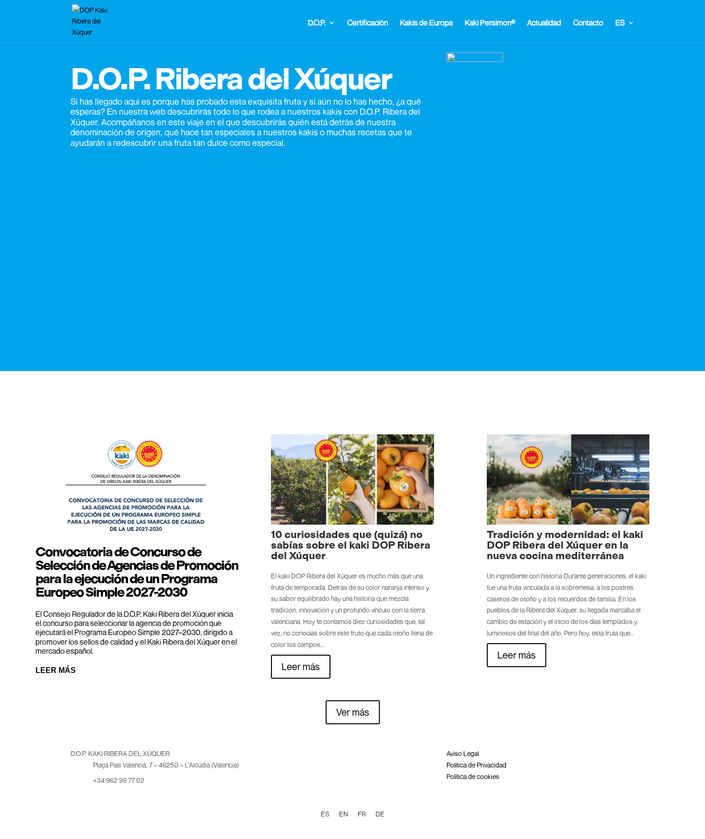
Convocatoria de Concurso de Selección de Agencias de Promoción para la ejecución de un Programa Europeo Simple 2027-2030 (136, 572)
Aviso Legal (462, 753)
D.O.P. (317, 23)
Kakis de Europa (426, 23)
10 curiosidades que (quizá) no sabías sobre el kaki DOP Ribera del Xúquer (350, 545)
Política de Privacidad (476, 765)
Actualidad (544, 23)
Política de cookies (472, 776)
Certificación (367, 23)
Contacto (588, 23)
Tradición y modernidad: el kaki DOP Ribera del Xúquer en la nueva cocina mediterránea (565, 545)
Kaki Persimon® (490, 23)
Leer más (55, 670)
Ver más (352, 712)
